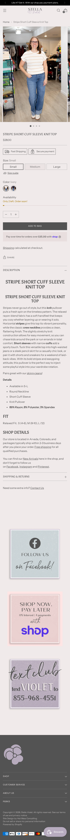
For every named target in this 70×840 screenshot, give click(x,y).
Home (6, 22)
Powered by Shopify (12, 824)
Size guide (12, 173)
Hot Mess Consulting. (27, 818)
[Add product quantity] (16, 214)
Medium (35, 166)
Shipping (8, 247)
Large (56, 166)
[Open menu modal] (4, 10)
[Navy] (13, 188)
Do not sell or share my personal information (24, 821)
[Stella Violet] (35, 10)
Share (10, 257)
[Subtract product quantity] (6, 214)
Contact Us (37, 488)
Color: (9, 182)
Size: (9, 160)
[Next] (64, 2)
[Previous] (5, 2)
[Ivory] (6, 188)
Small (13, 166)
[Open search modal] (58, 10)
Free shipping (43, 447)
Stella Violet (27, 812)
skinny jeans (34, 373)
